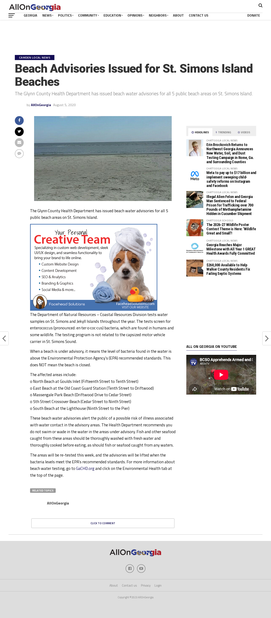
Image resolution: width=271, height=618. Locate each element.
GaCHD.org (85, 468)
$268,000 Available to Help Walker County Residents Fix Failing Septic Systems (228, 269)
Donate (253, 15)
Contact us (129, 585)
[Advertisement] (221, 310)
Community (87, 15)
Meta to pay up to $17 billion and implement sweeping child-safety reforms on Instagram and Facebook (231, 179)
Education (112, 15)
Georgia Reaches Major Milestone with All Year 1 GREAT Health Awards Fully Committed (231, 249)
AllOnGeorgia (41, 104)
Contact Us (198, 15)
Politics (65, 15)
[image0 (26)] (93, 309)
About (178, 15)
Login (158, 585)
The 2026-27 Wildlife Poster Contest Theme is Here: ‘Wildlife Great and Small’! (231, 228)
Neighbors (158, 15)
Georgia (30, 15)
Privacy (146, 585)
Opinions (134, 15)
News (47, 15)
